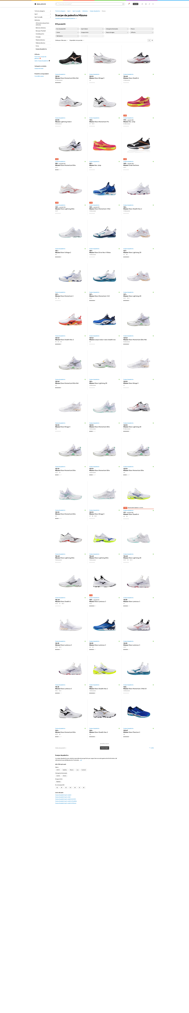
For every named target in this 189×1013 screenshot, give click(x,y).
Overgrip (38, 37)
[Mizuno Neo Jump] (139, 108)
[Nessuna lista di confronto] (146, 4)
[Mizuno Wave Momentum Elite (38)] (70, 501)
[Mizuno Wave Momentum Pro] (105, 108)
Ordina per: (58, 40)
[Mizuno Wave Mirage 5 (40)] (70, 413)
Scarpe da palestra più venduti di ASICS (65, 799)
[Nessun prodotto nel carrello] (153, 4)
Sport (36, 14)
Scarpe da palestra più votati (63, 797)
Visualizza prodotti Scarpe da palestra (65, 18)
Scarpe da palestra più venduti (63, 795)
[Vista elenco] (152, 40)
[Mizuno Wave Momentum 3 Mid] (105, 195)
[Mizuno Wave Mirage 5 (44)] (105, 64)
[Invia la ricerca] (56, 4)
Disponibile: (73, 40)
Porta (37, 46)
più (81, 760)
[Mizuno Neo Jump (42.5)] (105, 152)
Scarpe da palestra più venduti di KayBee (66, 801)
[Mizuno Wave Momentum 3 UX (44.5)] (105, 282)
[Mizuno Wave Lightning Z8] (139, 239)
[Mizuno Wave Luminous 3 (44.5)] (139, 631)
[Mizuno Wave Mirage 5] (105, 501)
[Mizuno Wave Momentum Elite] (105, 413)
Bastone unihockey (41, 28)
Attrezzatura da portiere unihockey (42, 24)
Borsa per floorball (40, 31)
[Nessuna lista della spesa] (149, 4)
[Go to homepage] (40, 4)
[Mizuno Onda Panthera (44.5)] (139, 152)
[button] (85, 74)
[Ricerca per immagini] (123, 4)
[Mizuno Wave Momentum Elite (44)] (139, 457)
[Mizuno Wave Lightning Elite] (70, 544)
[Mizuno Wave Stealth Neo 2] (139, 195)
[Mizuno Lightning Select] (70, 108)
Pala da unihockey (40, 40)
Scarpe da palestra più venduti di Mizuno (65, 803)
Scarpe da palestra (41, 49)
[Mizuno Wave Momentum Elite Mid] (70, 64)
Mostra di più (104, 748)
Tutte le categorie (40, 11)
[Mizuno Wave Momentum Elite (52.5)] (70, 152)
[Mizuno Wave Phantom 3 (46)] (139, 719)
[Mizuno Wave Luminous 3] (70, 631)
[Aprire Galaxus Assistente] (142, 4)
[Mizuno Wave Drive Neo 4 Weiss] (105, 239)
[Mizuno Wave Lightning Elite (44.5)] (70, 195)
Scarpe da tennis (39, 68)
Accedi (135, 4)
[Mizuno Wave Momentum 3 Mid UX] (139, 675)
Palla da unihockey (40, 43)
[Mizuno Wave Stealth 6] (139, 64)
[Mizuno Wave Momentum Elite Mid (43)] (70, 370)
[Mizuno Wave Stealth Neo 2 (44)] (105, 719)
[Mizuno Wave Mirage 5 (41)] (139, 370)
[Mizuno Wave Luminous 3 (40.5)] (105, 588)
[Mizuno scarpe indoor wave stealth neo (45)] (105, 326)
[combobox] (64, 40)
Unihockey (37, 20)
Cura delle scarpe (39, 76)
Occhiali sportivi (40, 34)
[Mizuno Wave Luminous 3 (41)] (139, 588)
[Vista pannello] (149, 40)
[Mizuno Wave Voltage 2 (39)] (70, 239)
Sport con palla (38, 17)
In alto (152, 748)
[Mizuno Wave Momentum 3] (70, 282)
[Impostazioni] (129, 4)
